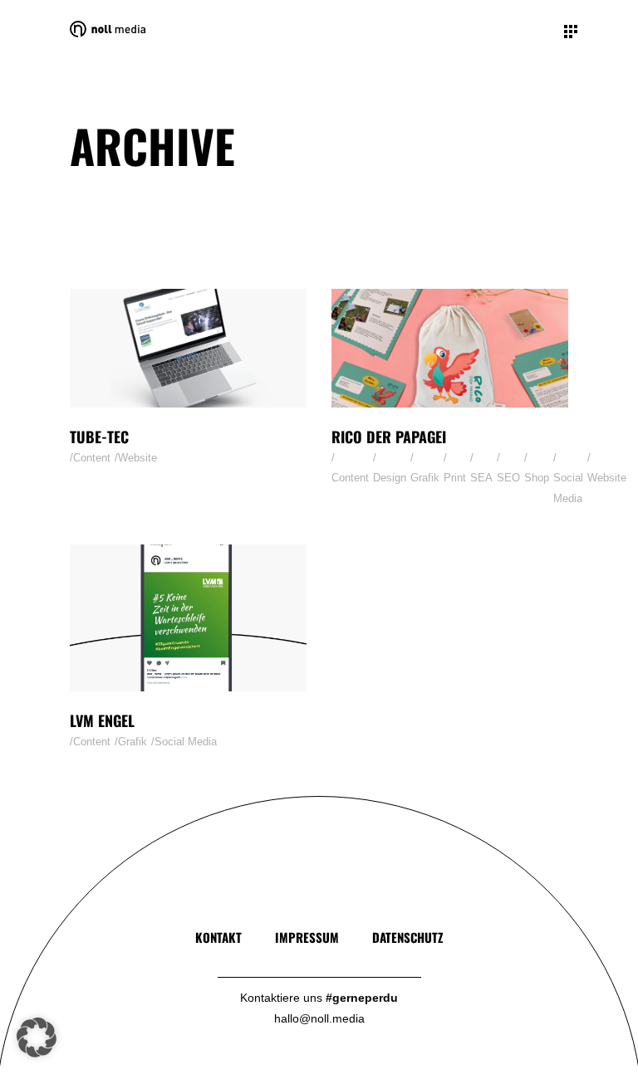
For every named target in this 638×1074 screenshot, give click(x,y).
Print (455, 477)
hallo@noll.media (319, 1018)
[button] (36, 1037)
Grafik (424, 477)
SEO (508, 477)
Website (137, 458)
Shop (536, 477)
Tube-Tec (99, 436)
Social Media (568, 488)
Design (389, 477)
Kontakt (218, 937)
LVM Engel (102, 720)
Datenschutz (408, 937)
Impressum (307, 937)
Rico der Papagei (388, 436)
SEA (481, 477)
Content (91, 458)
